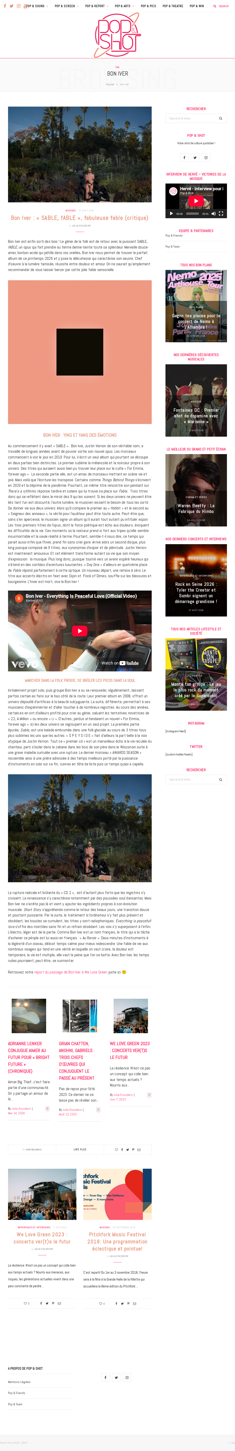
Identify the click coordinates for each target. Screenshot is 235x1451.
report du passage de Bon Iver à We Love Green (70, 972)
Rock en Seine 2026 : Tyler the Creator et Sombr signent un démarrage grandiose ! (196, 592)
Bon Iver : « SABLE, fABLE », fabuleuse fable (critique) (80, 217)
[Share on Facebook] (122, 1149)
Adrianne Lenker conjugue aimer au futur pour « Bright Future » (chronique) (29, 1057)
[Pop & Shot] (117, 35)
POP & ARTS (123, 6)
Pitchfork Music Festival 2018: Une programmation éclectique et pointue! (117, 1241)
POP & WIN (197, 6)
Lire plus (80, 1149)
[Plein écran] (221, 213)
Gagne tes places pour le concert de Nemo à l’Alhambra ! (196, 321)
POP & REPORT (95, 6)
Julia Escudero (81, 225)
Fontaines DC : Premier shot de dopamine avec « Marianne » (196, 415)
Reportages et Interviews (34, 1227)
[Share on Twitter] (127, 1149)
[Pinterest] (133, 1149)
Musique (71, 210)
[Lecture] (171, 213)
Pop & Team (172, 247)
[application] (196, 201)
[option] (196, 306)
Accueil (110, 84)
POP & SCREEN (65, 6)
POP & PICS (148, 6)
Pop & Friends (174, 236)
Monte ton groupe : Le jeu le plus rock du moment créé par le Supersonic (196, 690)
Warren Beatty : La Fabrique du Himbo (196, 508)
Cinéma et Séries (196, 497)
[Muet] (213, 213)
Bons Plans (196, 307)
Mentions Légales (19, 1382)
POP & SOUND (35, 6)
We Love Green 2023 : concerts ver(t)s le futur (130, 1050)
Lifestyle (196, 675)
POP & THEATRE (173, 6)
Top (233, 1443)
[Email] (138, 1149)
